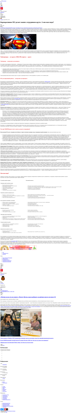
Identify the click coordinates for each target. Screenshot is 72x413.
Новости (4, 387)
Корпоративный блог (6, 403)
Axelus (1, 19)
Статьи (4, 386)
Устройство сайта (6, 394)
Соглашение (5, 398)
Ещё (3, 345)
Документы (5, 397)
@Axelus (2, 283)
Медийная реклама (6, 404)
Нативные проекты (6, 405)
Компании (4, 389)
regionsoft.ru (5, 364)
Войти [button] (1, 6)
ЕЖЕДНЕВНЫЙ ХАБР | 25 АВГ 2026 (7, 291)
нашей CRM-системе (5, 104)
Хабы (4, 388)
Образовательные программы (8, 406)
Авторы (4, 390)
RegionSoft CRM (17, 98)
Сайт (1, 275)
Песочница (5, 391)
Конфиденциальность (6, 399)
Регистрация (5, 382)
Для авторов (5, 395)
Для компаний (5, 396)
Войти (4, 381)
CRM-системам (47, 81)
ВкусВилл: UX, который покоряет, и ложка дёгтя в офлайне (29, 306)
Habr (6, 412)
